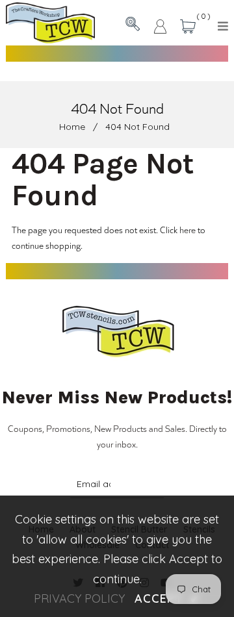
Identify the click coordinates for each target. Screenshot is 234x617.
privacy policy (79, 598)
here (187, 229)
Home (72, 126)
